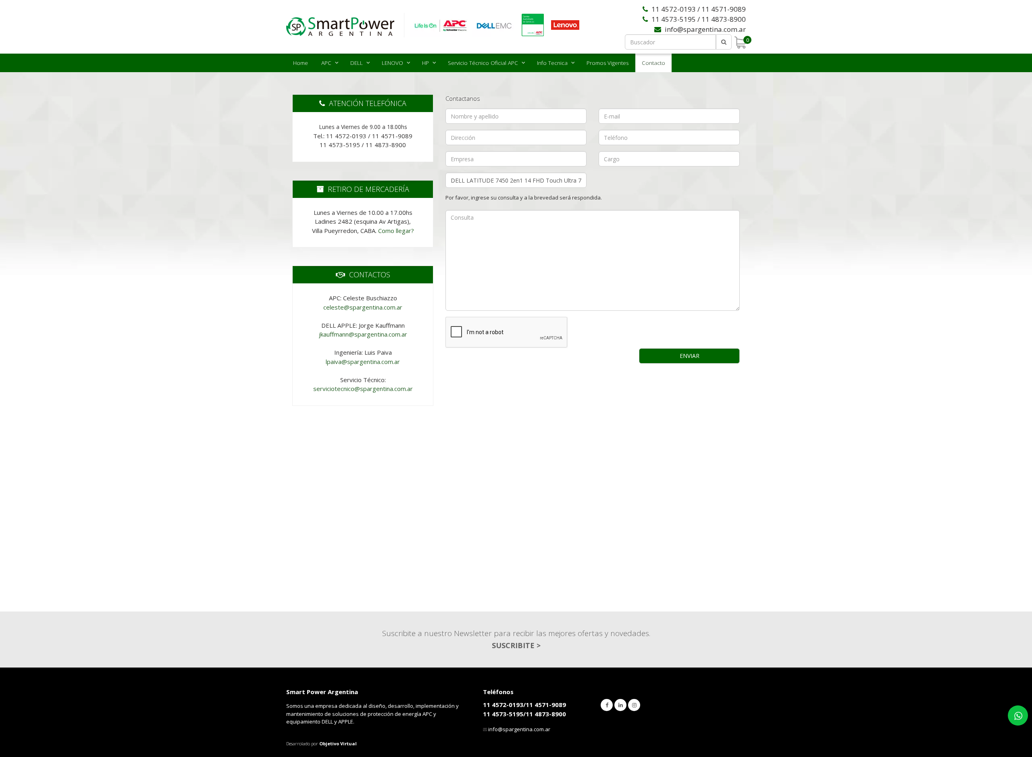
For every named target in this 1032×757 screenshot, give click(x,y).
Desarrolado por (321, 743)
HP (425, 63)
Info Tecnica (552, 63)
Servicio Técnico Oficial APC (483, 63)
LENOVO (392, 63)
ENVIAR (689, 356)
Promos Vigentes (607, 63)
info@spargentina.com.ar (519, 729)
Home (300, 63)
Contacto (653, 63)
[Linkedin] (620, 705)
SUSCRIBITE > (516, 645)
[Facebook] (607, 705)
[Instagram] (634, 705)
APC (326, 63)
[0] (740, 42)
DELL (356, 63)
